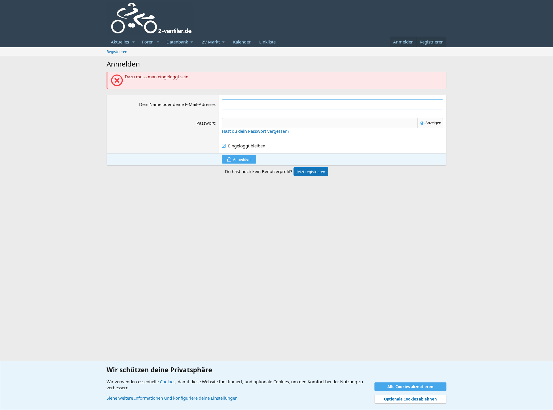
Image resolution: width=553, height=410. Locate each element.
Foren (148, 42)
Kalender (242, 42)
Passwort (205, 123)
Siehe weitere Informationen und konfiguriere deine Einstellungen (172, 398)
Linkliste (267, 42)
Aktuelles (120, 42)
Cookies (167, 381)
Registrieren (117, 51)
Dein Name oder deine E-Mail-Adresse (177, 104)
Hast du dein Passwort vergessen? (255, 131)
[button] (134, 42)
